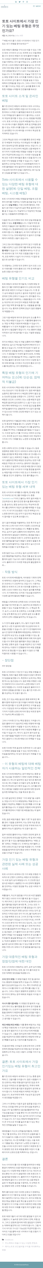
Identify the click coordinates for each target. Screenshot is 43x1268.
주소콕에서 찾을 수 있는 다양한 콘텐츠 (21, 1243)
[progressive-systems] (4, 6)
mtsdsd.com (8, 498)
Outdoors (9, 1240)
